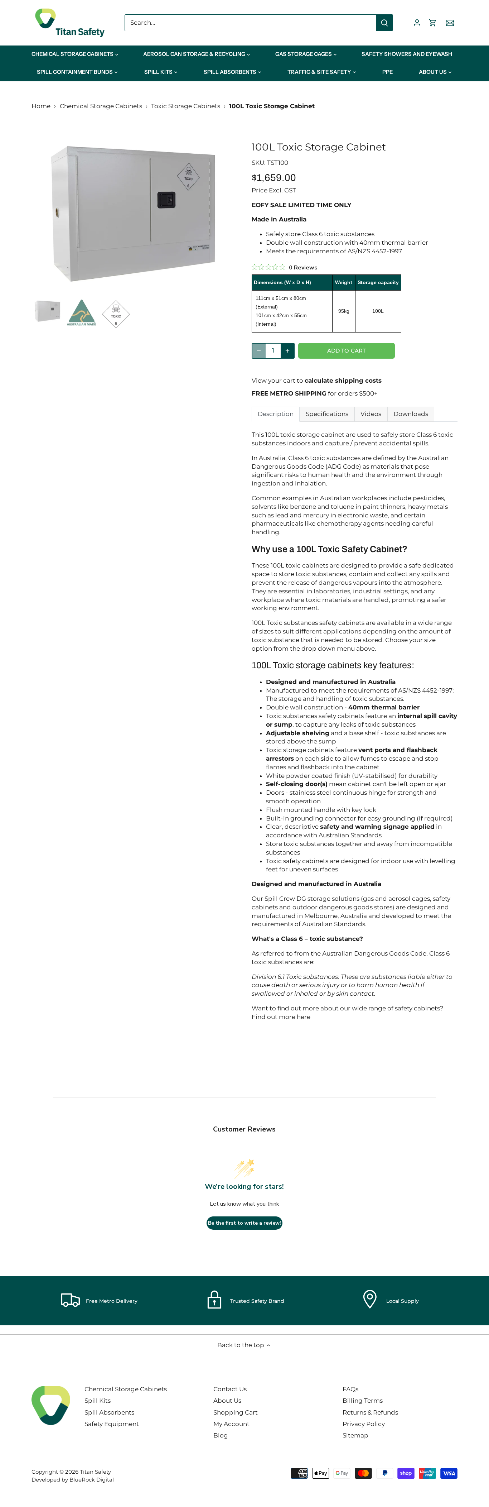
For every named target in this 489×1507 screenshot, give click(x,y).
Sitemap (355, 1435)
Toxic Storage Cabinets (185, 106)
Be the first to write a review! (244, 1223)
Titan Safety (95, 1471)
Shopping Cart (235, 1412)
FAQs (350, 1389)
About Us (227, 1400)
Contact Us (230, 1389)
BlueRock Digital (91, 1479)
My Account (231, 1423)
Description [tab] (276, 413)
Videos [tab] (370, 413)
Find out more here (281, 1016)
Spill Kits (97, 1400)
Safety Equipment (111, 1423)
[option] (133, 214)
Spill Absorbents (109, 1412)
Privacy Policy (364, 1423)
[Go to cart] (433, 23)
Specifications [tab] (327, 413)
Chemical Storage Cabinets (101, 106)
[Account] (417, 23)
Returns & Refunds (370, 1412)
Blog (220, 1435)
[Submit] (384, 23)
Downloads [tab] (410, 413)
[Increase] (287, 350)
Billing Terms (363, 1400)
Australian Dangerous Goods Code (374, 953)
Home (41, 106)
